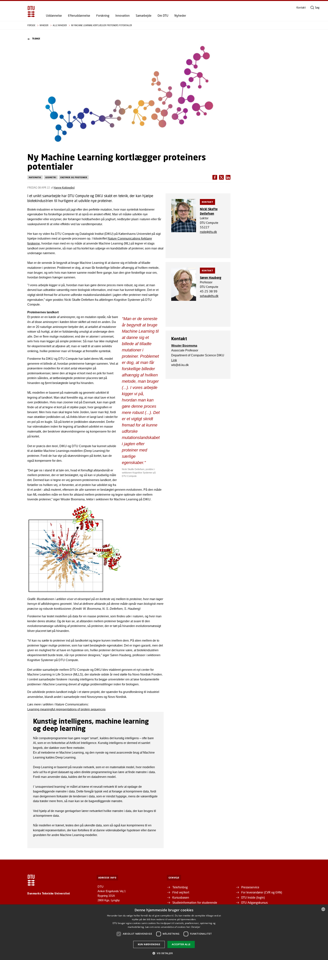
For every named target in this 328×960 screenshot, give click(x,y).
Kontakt (301, 7)
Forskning (102, 15)
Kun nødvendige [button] (149, 944)
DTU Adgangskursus (254, 902)
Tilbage (36, 38)
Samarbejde (143, 15)
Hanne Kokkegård (64, 187)
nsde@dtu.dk (208, 232)
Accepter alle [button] (181, 944)
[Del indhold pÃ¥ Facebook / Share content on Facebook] (214, 177)
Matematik (35, 177)
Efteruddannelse (79, 15)
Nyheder (180, 15)
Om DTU (163, 15)
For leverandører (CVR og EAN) (261, 892)
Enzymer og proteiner (73, 177)
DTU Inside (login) (253, 897)
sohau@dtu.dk (209, 296)
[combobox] (323, 909)
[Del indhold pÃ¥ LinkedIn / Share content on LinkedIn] (221, 177)
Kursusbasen (180, 897)
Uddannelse (54, 15)
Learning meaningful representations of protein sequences (66, 709)
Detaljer (195, 927)
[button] (164, 953)
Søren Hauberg (210, 278)
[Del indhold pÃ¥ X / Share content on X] (228, 177)
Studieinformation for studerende (194, 902)
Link (174, 360)
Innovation (122, 15)
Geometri (50, 177)
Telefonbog (180, 887)
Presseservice (250, 887)
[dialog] (164, 932)
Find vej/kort (180, 892)
